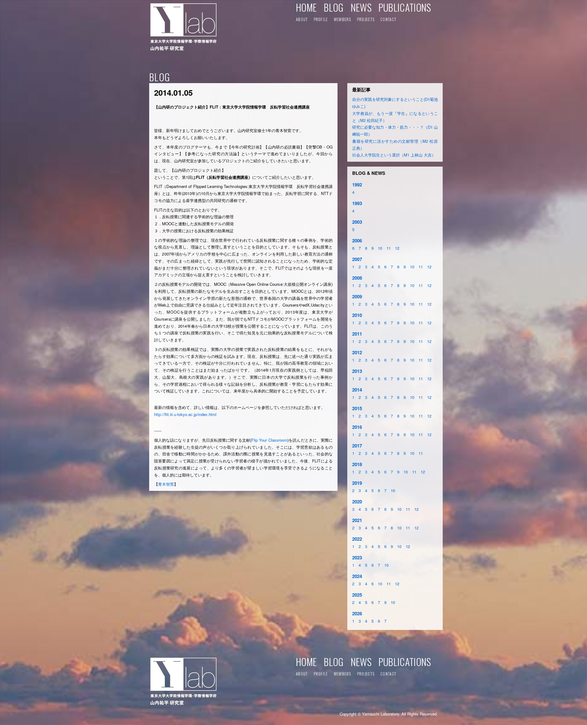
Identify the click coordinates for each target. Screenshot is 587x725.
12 (397, 248)
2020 (357, 501)
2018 (357, 464)
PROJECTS (366, 19)
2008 (357, 277)
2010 (357, 315)
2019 (357, 483)
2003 (357, 222)
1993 (357, 203)
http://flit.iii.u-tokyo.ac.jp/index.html (185, 414)
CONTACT (388, 19)
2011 (357, 333)
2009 (357, 296)
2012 (357, 352)
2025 (357, 594)
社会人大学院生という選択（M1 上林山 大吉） (394, 155)
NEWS (361, 7)
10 (380, 248)
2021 (357, 520)
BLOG (333, 7)
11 (388, 248)
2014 (357, 389)
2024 (357, 576)
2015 (357, 408)
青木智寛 (166, 484)
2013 (357, 371)
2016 (357, 427)
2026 (357, 613)
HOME (306, 7)
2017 (357, 445)
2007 (357, 259)
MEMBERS (342, 19)
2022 (357, 538)
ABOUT (302, 19)
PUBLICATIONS (404, 7)
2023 (357, 557)
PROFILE (321, 19)
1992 (357, 184)
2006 (357, 240)
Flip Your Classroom (269, 440)
